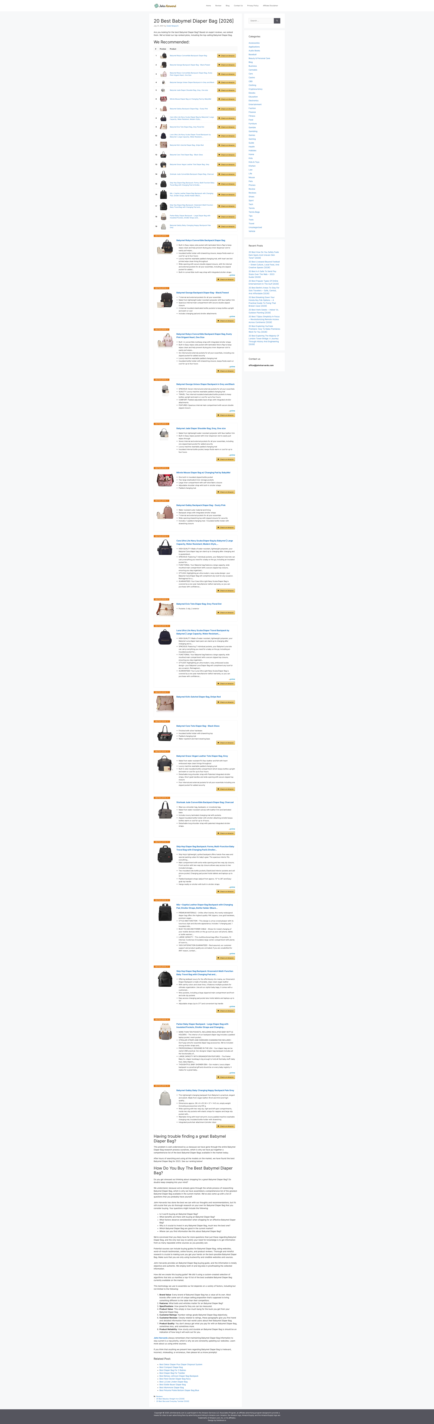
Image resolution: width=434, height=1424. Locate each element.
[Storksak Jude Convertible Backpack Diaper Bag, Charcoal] (163, 174)
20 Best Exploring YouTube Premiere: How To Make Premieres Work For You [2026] (264, 329)
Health (252, 147)
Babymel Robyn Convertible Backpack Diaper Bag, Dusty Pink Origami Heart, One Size (204, 335)
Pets (251, 181)
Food (251, 120)
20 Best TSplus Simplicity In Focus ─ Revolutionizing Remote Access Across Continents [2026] (264, 319)
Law (250, 170)
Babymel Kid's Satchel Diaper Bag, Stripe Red (187, 145)
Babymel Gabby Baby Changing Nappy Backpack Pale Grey (205, 1090)
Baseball (252, 54)
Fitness (252, 116)
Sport (251, 200)
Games (252, 135)
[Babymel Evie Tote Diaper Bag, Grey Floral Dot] (163, 127)
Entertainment (255, 104)
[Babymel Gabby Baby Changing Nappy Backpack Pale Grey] (163, 226)
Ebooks (252, 93)
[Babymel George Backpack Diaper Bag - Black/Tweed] (163, 64)
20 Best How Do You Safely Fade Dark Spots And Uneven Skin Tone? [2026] (264, 255)
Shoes (251, 197)
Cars (251, 74)
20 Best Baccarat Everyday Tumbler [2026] (172, 1401)
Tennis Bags (254, 212)
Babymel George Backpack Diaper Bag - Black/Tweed (190, 65)
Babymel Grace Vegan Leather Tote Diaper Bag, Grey (189, 164)
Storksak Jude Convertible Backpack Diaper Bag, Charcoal (192, 174)
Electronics (253, 100)
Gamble (252, 127)
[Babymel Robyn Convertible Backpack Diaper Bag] (163, 55)
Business (253, 66)
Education (253, 97)
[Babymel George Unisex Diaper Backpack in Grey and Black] (163, 82)
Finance (252, 112)
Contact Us (238, 6)
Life (250, 173)
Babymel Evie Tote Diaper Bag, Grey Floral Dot (187, 127)
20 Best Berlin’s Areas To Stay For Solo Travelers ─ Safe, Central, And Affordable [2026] (264, 291)
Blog (227, 6)
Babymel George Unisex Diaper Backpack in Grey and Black (192, 82)
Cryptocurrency (255, 89)
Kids (251, 158)
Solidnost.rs (221, 1420)
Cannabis (253, 70)
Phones (252, 185)
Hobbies (252, 150)
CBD (251, 81)
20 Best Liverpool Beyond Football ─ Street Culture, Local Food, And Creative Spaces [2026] (264, 265)
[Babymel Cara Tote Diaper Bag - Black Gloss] (163, 154)
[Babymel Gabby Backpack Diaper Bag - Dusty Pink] (163, 108)
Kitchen (252, 166)
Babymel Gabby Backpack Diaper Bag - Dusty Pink (189, 109)
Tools (251, 220)
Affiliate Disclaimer (270, 6)
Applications (254, 47)
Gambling (253, 131)
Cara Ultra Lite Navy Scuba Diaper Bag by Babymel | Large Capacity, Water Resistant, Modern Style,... (204, 542)
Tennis (252, 208)
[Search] (277, 21)
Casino (252, 77)
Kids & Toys (254, 162)
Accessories (254, 43)
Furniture (253, 123)
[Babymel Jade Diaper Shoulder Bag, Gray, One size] (163, 90)
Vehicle (252, 231)
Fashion (252, 108)
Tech (251, 204)
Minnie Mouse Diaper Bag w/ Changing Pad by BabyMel (190, 99)
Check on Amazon (227, 56)
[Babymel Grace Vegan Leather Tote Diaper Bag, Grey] (163, 164)
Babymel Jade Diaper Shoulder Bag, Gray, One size (189, 90)
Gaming (252, 139)
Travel (251, 223)
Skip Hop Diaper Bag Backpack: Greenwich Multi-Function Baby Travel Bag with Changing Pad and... (204, 973)
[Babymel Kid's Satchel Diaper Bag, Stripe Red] (163, 145)
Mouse (252, 177)
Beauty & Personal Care (259, 58)
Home (208, 6)
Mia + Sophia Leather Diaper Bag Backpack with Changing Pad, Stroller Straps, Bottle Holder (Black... (204, 906)
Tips (250, 216)
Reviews (159, 1396)
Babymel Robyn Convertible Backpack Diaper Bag (188, 56)
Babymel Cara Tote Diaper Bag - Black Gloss (186, 155)
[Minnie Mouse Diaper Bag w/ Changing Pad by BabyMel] (163, 99)
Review (218, 6)
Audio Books (254, 50)
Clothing (252, 85)
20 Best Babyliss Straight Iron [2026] (170, 1399)
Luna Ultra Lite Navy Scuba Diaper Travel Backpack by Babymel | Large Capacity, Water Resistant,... (202, 632)
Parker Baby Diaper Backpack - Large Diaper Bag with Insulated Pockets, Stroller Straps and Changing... (202, 1025)
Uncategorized (255, 227)
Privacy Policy (252, 6)
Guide (251, 143)
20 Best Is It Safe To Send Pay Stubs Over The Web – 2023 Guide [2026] (262, 274)
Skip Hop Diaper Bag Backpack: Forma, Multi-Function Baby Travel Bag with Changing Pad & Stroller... (205, 848)
